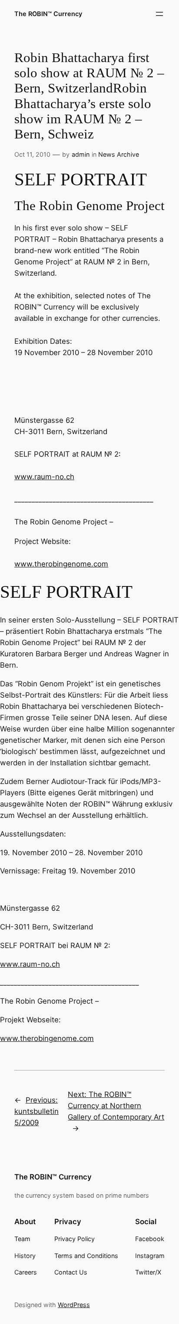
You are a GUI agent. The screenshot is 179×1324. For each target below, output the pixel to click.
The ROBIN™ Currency (48, 13)
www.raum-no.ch (44, 476)
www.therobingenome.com (61, 564)
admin (81, 154)
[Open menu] (159, 14)
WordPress (74, 1304)
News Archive (118, 154)
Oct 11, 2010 (32, 154)
